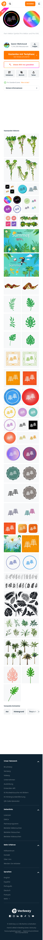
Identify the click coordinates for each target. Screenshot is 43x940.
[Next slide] (33, 907)
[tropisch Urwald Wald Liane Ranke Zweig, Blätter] (14, 252)
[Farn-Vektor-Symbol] (10, 190)
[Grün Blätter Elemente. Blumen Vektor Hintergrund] (12, 703)
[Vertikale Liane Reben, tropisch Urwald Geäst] (21, 171)
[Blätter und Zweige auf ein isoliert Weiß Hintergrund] (21, 754)
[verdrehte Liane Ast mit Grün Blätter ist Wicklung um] (12, 317)
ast (7, 907)
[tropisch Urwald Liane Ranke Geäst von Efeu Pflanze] (21, 146)
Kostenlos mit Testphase (21, 55)
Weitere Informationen (14, 89)
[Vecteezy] (3, 3)
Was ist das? (25, 82)
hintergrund (19, 907)
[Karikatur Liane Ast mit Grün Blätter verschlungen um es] (12, 335)
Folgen (34, 46)
